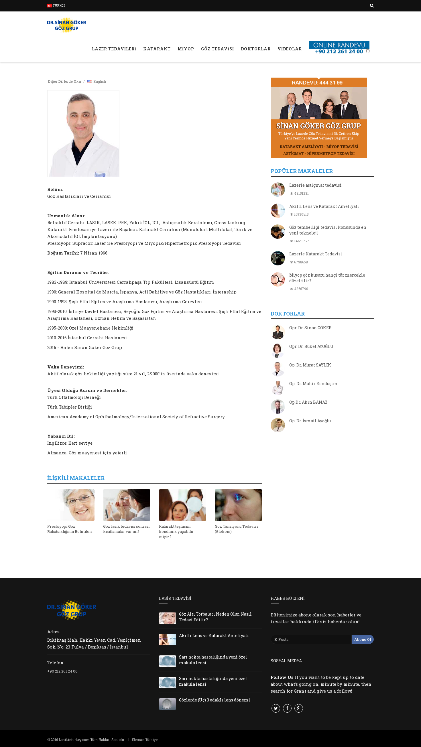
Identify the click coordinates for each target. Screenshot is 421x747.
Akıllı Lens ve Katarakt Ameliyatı (324, 206)
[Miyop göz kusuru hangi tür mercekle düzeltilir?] (278, 280)
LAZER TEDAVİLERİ (114, 49)
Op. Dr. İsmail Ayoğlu (310, 420)
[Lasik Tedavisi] (66, 24)
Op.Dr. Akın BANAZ (308, 402)
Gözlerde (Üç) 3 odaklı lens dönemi (214, 700)
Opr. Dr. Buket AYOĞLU (311, 346)
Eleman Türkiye (145, 739)
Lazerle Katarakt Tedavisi (315, 254)
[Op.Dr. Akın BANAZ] (278, 407)
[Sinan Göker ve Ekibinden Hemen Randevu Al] (322, 118)
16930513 (301, 214)
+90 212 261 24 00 (62, 671)
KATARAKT (157, 49)
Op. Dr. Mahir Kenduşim (313, 383)
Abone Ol (362, 639)
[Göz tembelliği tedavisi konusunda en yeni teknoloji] (278, 232)
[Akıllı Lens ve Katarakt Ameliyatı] (278, 211)
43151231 (301, 193)
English (99, 81)
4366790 (300, 288)
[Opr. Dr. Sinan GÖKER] (278, 332)
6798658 (300, 262)
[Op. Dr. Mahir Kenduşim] (278, 388)
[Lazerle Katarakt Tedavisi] (278, 258)
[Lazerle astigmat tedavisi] (278, 190)
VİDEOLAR (290, 49)
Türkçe (59, 5)
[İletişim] (339, 41)
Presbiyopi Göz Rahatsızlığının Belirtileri (69, 529)
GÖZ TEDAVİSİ (217, 49)
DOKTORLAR (256, 49)
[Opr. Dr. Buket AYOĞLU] (278, 351)
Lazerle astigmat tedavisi (315, 185)
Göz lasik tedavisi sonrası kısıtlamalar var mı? (126, 529)
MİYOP (186, 49)
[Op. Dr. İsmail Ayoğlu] (278, 425)
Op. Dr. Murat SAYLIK (310, 365)
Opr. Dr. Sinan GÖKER (310, 327)
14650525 (301, 241)
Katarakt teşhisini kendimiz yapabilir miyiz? (176, 531)
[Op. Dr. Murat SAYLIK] (278, 369)
